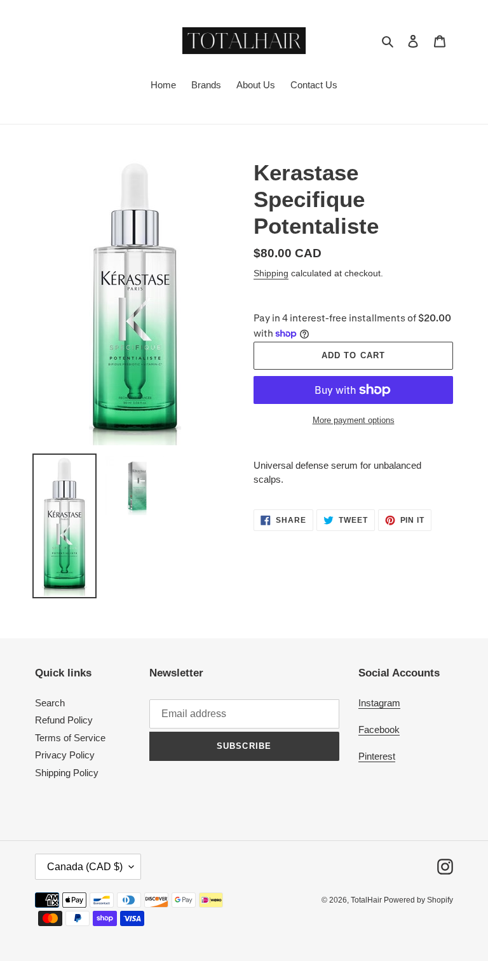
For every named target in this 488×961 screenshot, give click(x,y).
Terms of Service (70, 737)
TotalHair (367, 900)
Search (50, 702)
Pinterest (376, 756)
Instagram (379, 702)
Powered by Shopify (418, 900)
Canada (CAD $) (85, 866)
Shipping (271, 273)
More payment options (354, 420)
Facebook (379, 729)
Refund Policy (64, 720)
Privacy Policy (65, 754)
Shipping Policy (66, 772)
